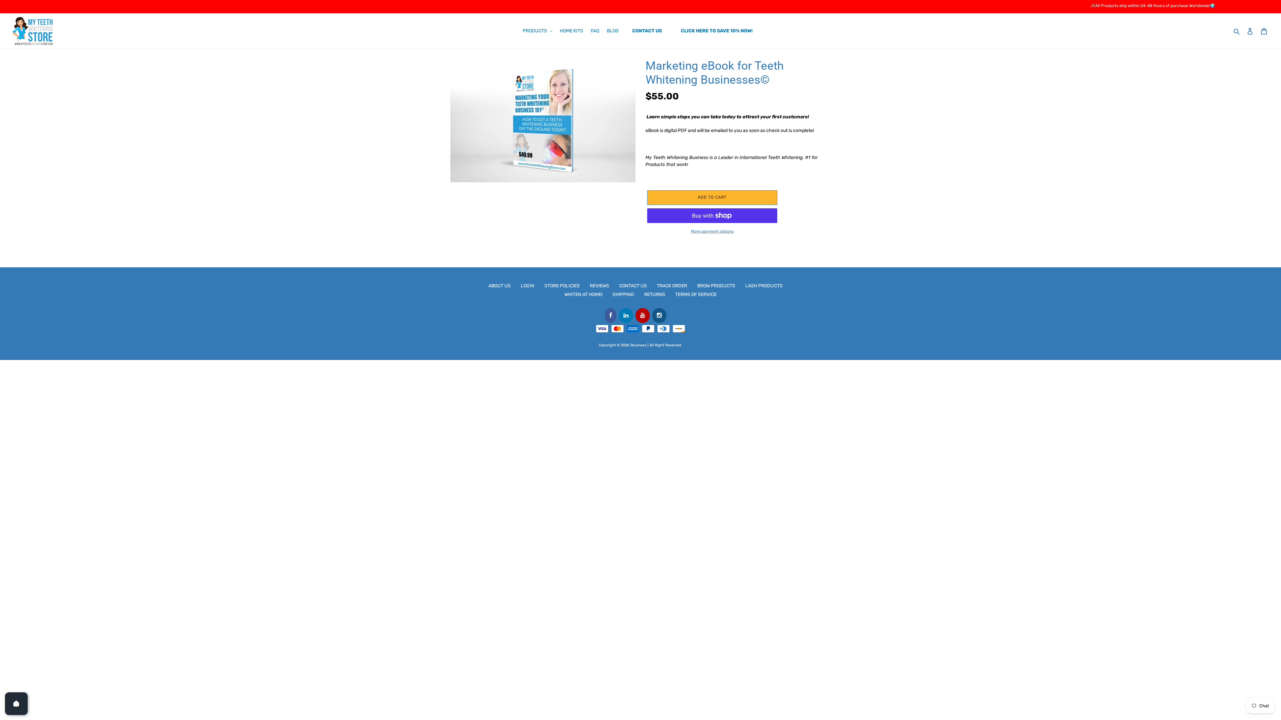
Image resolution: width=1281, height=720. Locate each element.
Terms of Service (696, 294)
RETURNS (654, 294)
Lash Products (764, 286)
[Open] (16, 703)
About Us (499, 286)
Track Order (672, 286)
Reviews (599, 286)
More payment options (712, 231)
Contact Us (633, 286)
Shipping (623, 294)
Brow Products (716, 286)
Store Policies (562, 286)
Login (527, 286)
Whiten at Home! (583, 294)
